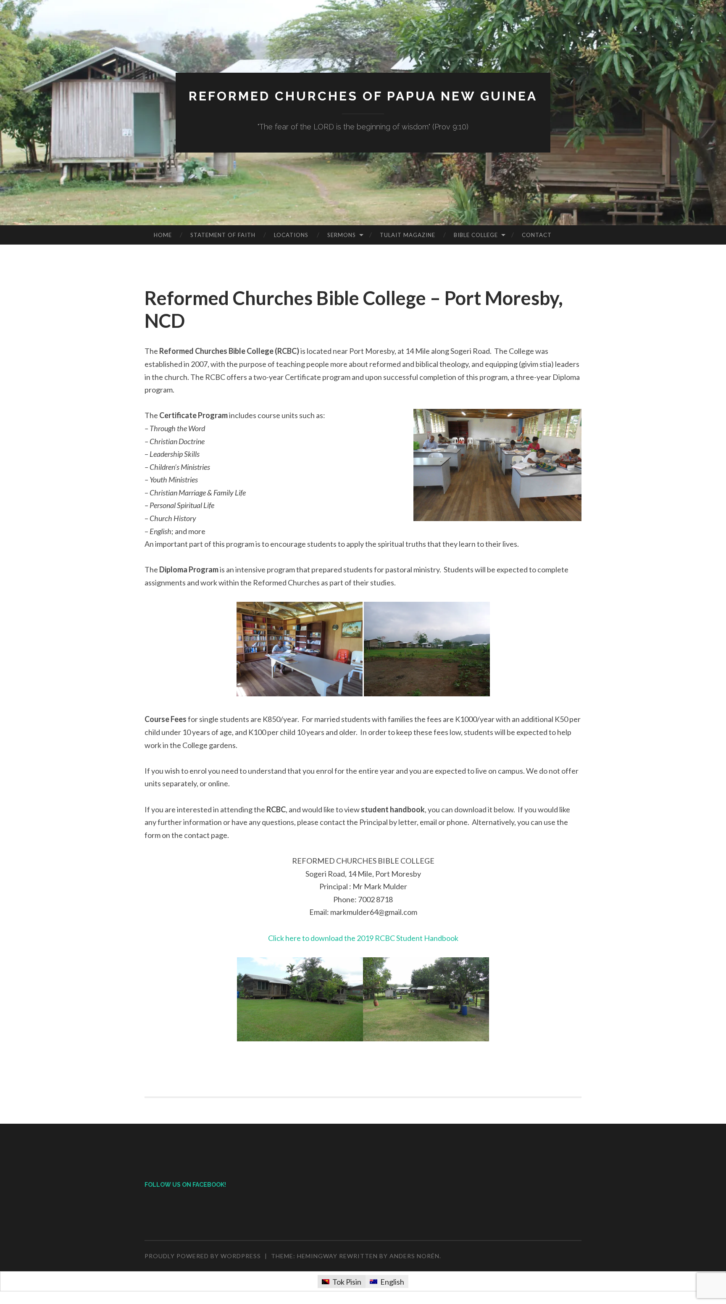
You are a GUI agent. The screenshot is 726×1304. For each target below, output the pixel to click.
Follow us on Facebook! (185, 1184)
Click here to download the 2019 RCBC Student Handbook (363, 938)
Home (163, 235)
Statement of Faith (222, 235)
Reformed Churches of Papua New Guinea (363, 96)
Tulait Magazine (407, 235)
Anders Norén (414, 1255)
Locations (291, 235)
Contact (537, 235)
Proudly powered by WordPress (203, 1255)
